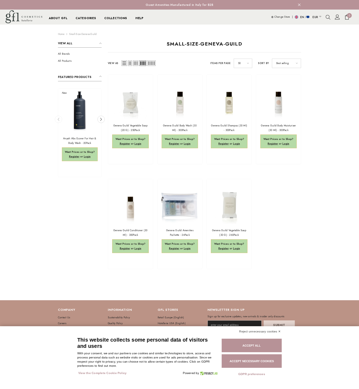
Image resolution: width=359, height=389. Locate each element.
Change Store (281, 17)
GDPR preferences (251, 374)
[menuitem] (80, 53)
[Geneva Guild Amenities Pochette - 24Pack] (179, 201)
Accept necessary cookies (252, 361)
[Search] (328, 17)
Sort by (263, 63)
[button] (101, 119)
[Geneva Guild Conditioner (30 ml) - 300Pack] (130, 201)
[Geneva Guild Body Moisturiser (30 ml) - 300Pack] (278, 96)
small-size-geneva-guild (83, 34)
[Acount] (337, 17)
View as (113, 63)
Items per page (220, 63)
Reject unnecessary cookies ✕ (260, 331)
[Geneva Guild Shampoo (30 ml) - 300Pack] (229, 96)
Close (299, 5)
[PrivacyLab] (208, 373)
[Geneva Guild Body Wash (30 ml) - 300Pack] (179, 96)
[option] (179, 5)
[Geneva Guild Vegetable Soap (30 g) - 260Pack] (229, 201)
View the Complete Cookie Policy (102, 373)
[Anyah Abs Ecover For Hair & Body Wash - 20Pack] (79, 110)
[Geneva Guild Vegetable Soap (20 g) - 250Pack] (130, 96)
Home (61, 34)
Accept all (251, 345)
